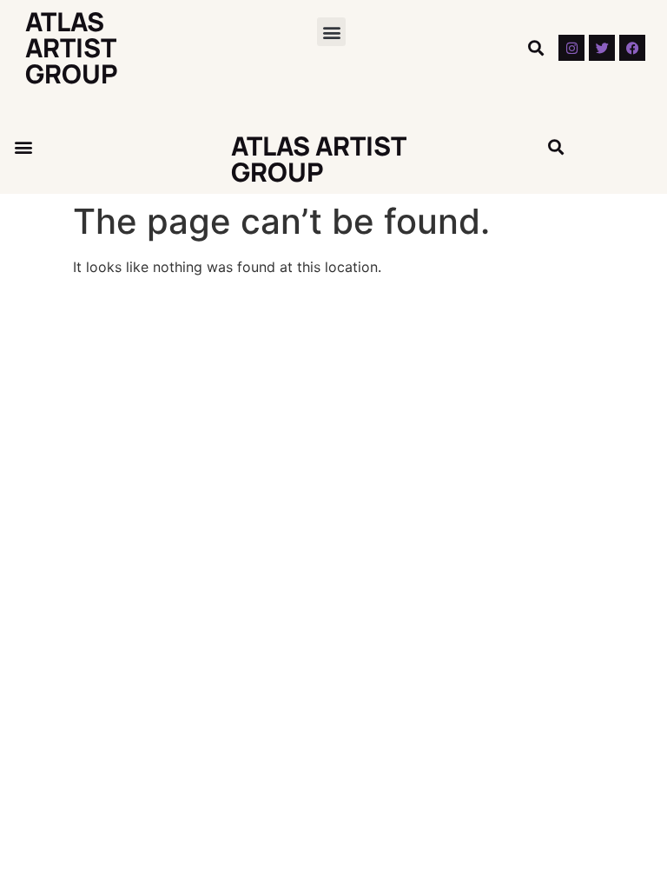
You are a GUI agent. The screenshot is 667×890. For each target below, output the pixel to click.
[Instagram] (571, 48)
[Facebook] (632, 48)
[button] (331, 31)
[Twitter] (602, 48)
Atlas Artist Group (71, 47)
